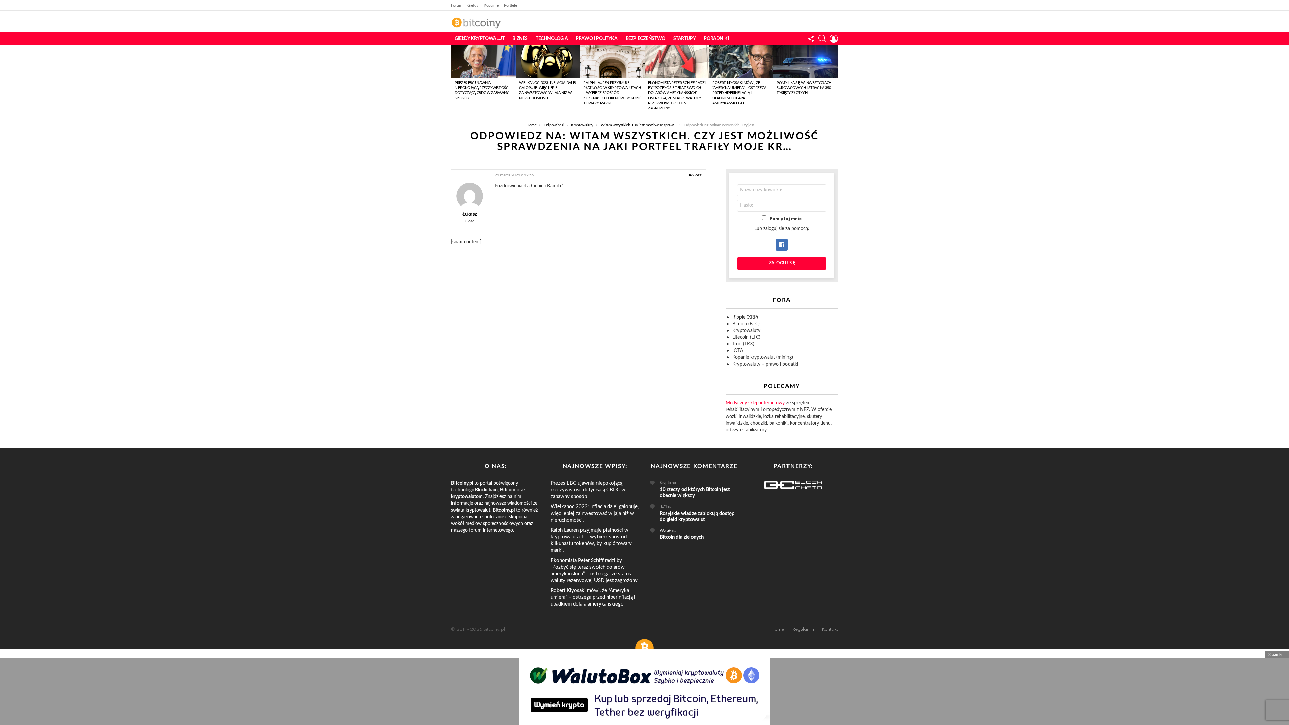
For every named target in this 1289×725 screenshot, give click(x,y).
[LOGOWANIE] (834, 38)
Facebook (782, 245)
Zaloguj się (782, 263)
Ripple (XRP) (745, 317)
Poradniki (716, 38)
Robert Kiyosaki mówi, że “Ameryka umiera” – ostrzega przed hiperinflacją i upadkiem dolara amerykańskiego (739, 93)
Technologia (552, 38)
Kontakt (830, 629)
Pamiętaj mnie (786, 218)
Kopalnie (491, 5)
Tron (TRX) (743, 344)
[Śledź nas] (811, 38)
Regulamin (803, 629)
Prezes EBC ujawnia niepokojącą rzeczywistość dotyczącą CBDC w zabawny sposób (588, 490)
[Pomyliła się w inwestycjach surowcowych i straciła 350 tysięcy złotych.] (805, 61)
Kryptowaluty (746, 330)
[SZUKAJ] (822, 38)
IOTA (737, 350)
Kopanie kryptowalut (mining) (762, 357)
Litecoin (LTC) (746, 337)
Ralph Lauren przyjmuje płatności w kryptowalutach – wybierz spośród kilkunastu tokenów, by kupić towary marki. (612, 93)
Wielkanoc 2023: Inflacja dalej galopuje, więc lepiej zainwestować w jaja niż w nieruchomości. (595, 513)
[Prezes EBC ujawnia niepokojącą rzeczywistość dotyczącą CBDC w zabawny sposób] (483, 61)
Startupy (684, 38)
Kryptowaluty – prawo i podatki (765, 364)
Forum (456, 5)
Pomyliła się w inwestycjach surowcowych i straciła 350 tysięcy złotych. (804, 88)
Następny (834, 80)
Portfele (510, 5)
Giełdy (472, 5)
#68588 (695, 175)
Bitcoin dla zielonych (682, 537)
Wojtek (665, 530)
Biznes (519, 38)
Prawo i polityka (596, 38)
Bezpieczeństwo (645, 38)
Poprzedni (454, 80)
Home (777, 629)
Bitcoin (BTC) (746, 324)
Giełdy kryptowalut (479, 38)
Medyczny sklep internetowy (755, 403)
